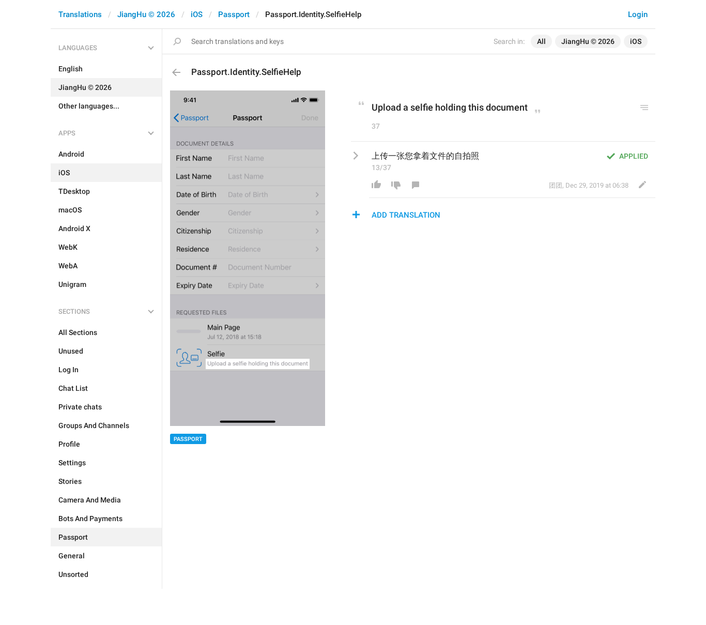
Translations (80, 14)
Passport (234, 14)
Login (638, 14)
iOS (197, 14)
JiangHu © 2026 (146, 14)
